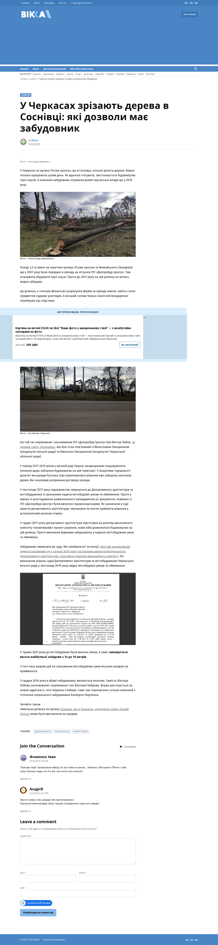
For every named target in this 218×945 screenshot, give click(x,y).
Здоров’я (99, 74)
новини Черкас (80, 731)
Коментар (26, 836)
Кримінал (131, 74)
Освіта (70, 74)
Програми (49, 2)
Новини (24, 68)
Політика (150, 74)
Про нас (63, 2)
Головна (25, 2)
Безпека (120, 74)
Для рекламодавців (54, 68)
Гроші (141, 74)
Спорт (78, 74)
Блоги (37, 2)
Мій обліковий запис (81, 68)
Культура (88, 74)
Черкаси (36, 74)
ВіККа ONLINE (190, 14)
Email (82, 872)
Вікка (34, 140)
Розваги (110, 74)
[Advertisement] (109, 44)
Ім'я (23, 872)
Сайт (22, 887)
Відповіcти (25, 778)
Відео (36, 68)
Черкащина (48, 74)
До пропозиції (129, 344)
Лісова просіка (62, 731)
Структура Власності (81, 2)
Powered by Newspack (54, 939)
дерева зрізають (43, 731)
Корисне (60, 74)
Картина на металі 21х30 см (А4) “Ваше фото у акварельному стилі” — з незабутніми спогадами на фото (73, 329)
